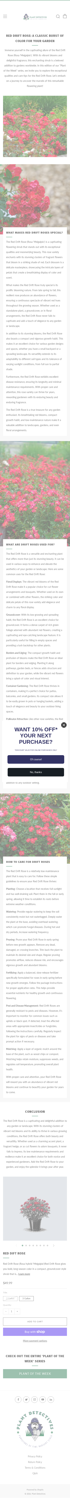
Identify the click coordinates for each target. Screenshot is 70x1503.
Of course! (36, 759)
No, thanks (36, 772)
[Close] (64, 725)
